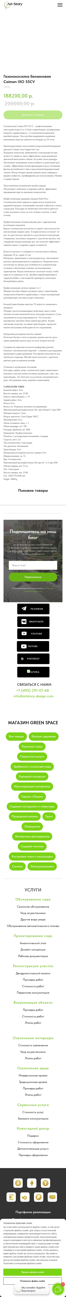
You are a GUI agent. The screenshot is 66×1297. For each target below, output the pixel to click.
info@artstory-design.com (33, 696)
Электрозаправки (42, 866)
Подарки (33, 1135)
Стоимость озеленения (33, 1045)
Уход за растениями (33, 913)
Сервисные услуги (32, 756)
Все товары (16, 736)
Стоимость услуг (33, 1112)
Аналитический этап (33, 943)
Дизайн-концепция (33, 949)
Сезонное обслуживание (33, 906)
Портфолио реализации (33, 1212)
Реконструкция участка (33, 966)
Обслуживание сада (33, 899)
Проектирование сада (33, 936)
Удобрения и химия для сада (32, 766)
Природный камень (25, 816)
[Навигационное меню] (60, 5)
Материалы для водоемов (32, 836)
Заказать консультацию (33, 1118)
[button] (32, 1183)
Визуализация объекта (33, 1002)
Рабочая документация (33, 956)
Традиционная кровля (33, 1082)
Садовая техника (32, 846)
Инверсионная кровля (33, 1075)
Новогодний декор (33, 1128)
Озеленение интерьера (33, 1038)
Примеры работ (33, 979)
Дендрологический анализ (33, 973)
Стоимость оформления (33, 1142)
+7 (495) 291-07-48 (32, 690)
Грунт (49, 816)
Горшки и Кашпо (32, 796)
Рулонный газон (32, 746)
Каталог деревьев (44, 736)
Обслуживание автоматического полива (33, 926)
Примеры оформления (33, 1155)
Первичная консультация (33, 992)
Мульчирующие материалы (32, 786)
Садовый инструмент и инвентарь (32, 806)
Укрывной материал (32, 776)
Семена (17, 866)
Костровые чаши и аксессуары (32, 856)
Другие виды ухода (33, 919)
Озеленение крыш (33, 1068)
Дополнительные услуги (33, 1148)
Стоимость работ (33, 986)
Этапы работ (33, 1022)
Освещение (32, 826)
